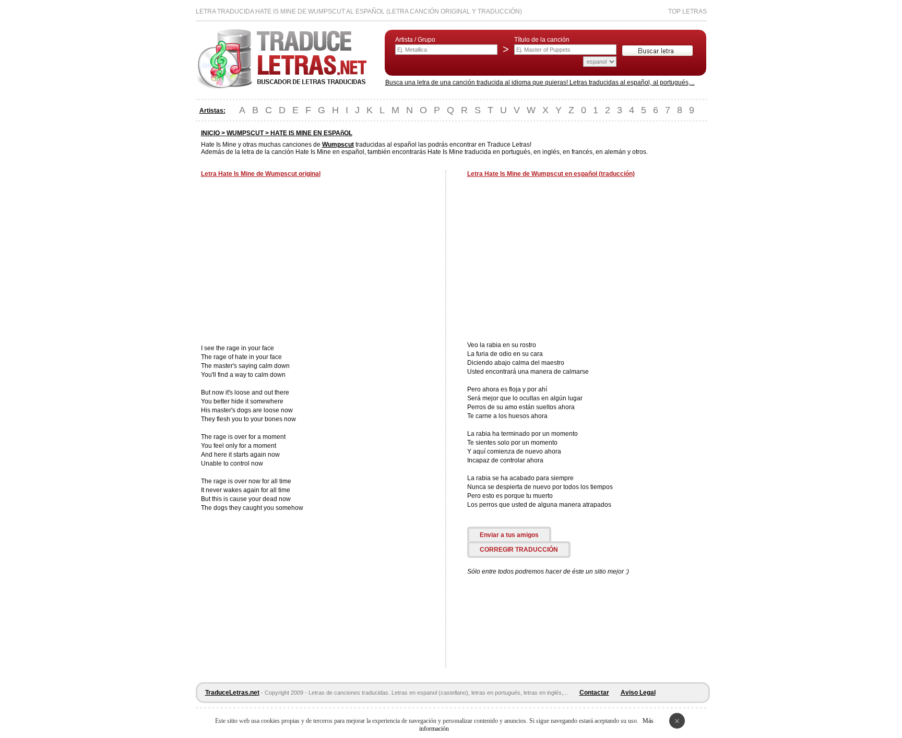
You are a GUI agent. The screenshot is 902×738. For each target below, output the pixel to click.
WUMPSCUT (245, 133)
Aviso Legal (638, 692)
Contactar (594, 692)
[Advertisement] (288, 262)
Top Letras (687, 11)
